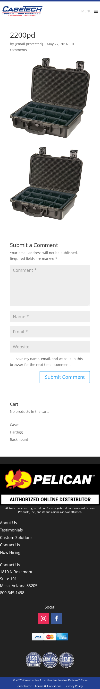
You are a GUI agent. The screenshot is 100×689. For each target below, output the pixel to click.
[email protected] (29, 44)
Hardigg (16, 432)
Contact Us (10, 545)
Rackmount (19, 439)
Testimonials (11, 530)
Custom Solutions (16, 537)
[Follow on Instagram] (43, 618)
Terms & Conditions (48, 686)
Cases (14, 424)
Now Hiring (10, 552)
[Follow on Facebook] (56, 618)
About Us (8, 522)
